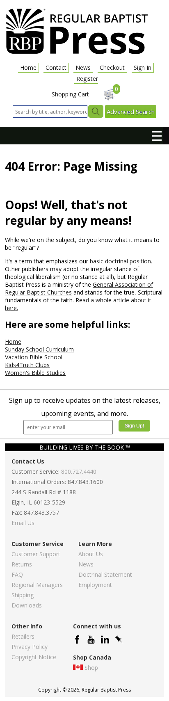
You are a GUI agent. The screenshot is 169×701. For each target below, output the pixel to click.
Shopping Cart (70, 94)
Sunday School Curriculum (39, 349)
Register (87, 78)
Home (28, 67)
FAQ (17, 574)
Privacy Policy (29, 647)
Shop (91, 667)
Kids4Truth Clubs (27, 365)
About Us (90, 554)
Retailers (22, 636)
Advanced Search (131, 111)
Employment (95, 585)
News (83, 67)
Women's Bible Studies (35, 373)
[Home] (76, 53)
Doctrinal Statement (105, 574)
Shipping (22, 595)
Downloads (26, 605)
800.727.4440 (78, 471)
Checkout (112, 67)
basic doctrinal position (120, 261)
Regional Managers (37, 585)
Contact (56, 67)
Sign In (142, 67)
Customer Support (35, 554)
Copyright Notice (33, 657)
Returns (21, 564)
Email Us (22, 523)
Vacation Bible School (33, 357)
